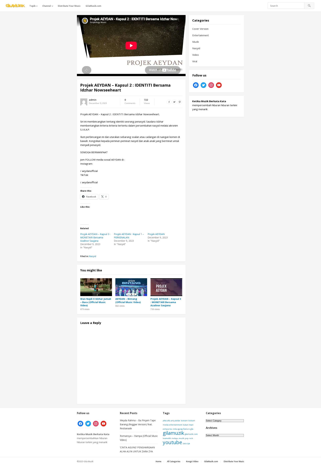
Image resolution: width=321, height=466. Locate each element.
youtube (172, 442)
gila (191, 429)
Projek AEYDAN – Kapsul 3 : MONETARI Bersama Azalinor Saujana (95, 237)
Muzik (195, 41)
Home (158, 461)
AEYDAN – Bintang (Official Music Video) (128, 300)
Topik (32, 5)
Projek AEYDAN (156, 234)
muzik (181, 438)
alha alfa (166, 420)
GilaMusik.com (93, 5)
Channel (46, 5)
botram (184, 420)
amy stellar (175, 420)
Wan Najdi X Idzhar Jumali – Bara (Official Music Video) (95, 302)
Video (195, 54)
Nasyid (92, 256)
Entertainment (200, 35)
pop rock (189, 438)
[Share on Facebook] (169, 102)
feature (186, 429)
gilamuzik (173, 433)
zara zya (186, 443)
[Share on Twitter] (174, 102)
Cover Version (200, 28)
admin (92, 99)
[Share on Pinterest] (179, 102)
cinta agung (177, 429)
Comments (130, 101)
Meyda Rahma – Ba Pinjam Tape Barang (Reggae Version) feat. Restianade (138, 424)
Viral (194, 61)
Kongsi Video (192, 461)
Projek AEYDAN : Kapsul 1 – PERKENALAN (129, 235)
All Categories (173, 461)
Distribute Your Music (69, 5)
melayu (175, 438)
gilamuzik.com (191, 434)
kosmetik (167, 438)
